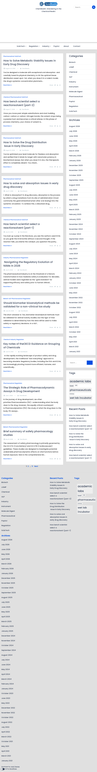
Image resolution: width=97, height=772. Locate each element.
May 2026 (73, 141)
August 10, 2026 (10, 150)
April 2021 (73, 342)
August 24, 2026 (10, 68)
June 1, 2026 (9, 395)
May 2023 (73, 293)
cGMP (71, 67)
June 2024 (73, 253)
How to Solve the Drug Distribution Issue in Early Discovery (25, 144)
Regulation (33, 46)
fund (71, 386)
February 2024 (75, 273)
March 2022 (74, 327)
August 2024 (74, 244)
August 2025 (74, 185)
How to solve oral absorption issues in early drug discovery (30, 185)
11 (32, 466)
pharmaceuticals (80, 390)
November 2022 (76, 302)
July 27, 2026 (9, 191)
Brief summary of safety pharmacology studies (28, 433)
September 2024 (76, 239)
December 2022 (76, 297)
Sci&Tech (21, 46)
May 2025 (73, 200)
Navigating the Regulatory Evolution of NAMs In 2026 (28, 263)
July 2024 (73, 249)
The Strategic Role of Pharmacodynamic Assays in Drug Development (29, 389)
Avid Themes (15, 767)
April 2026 (73, 146)
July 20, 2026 (9, 232)
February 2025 (75, 214)
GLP (10, 299)
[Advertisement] (48, 28)
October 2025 (75, 175)
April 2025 (73, 204)
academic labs (80, 381)
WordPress (13, 769)
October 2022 (75, 307)
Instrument (73, 87)
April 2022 (73, 322)
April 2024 (73, 263)
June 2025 (73, 195)
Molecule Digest (76, 91)
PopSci (56, 46)
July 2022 (73, 317)
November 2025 (76, 170)
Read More (7, 85)
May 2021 (73, 337)
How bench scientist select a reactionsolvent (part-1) (21, 225)
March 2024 (74, 268)
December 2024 (76, 224)
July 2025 (73, 190)
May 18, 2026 (9, 439)
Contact (76, 46)
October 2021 (74, 332)
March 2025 (74, 209)
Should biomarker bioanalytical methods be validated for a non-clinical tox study (31, 304)
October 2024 (75, 234)
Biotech (5, 299)
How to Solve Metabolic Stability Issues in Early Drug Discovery (29, 62)
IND (76, 385)
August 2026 (74, 126)
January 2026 (75, 160)
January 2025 (75, 219)
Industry (45, 46)
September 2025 (76, 180)
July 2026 (73, 131)
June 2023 (73, 288)
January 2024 (75, 278)
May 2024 (73, 258)
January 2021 (74, 351)
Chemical (6, 97)
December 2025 (76, 165)
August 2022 (74, 312)
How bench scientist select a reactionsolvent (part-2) (21, 103)
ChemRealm (25, 68)
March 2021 (74, 346)
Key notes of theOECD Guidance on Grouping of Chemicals (31, 345)
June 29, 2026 (9, 311)
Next (36, 466)
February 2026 (75, 155)
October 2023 (75, 283)
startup (72, 394)
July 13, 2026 (9, 270)
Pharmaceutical (8, 56)
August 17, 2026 (10, 109)
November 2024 (76, 229)
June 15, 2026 (9, 351)
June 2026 (73, 136)
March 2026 (74, 151)
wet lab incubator (81, 398)
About (66, 46)
